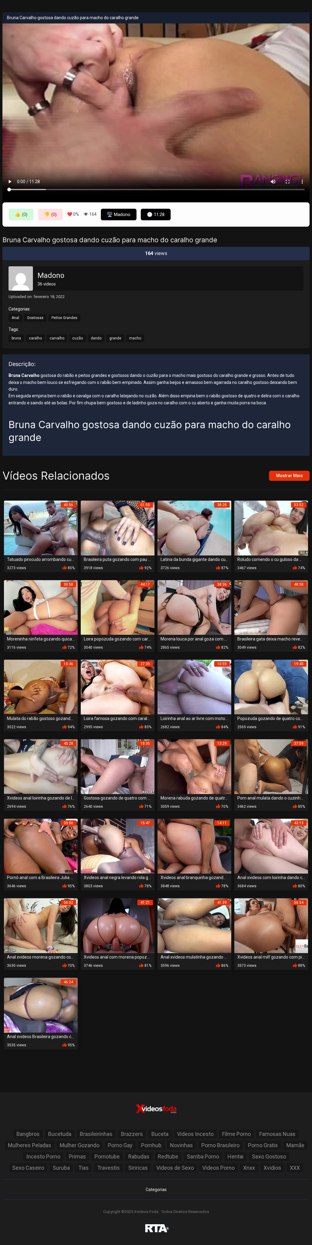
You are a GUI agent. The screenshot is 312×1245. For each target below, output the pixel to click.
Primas (77, 1156)
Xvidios (272, 1168)
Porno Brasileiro (220, 1145)
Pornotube (107, 1156)
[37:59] (271, 766)
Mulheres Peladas (29, 1145)
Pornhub (151, 1145)
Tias (83, 1168)
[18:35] (117, 766)
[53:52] (271, 527)
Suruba (61, 1168)
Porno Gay (120, 1145)
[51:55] (117, 527)
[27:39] (117, 687)
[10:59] (194, 687)
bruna (16, 338)
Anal (15, 318)
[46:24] (41, 1005)
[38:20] (194, 527)
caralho (35, 338)
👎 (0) (50, 214)
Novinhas (181, 1145)
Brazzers (132, 1134)
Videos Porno (218, 1168)
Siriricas (138, 1168)
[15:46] (41, 687)
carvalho (57, 338)
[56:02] (41, 925)
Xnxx (249, 1168)
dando (96, 338)
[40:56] (41, 527)
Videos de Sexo (175, 1168)
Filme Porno (236, 1134)
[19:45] (271, 687)
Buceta (159, 1134)
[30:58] (41, 607)
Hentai (235, 1156)
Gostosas (35, 318)
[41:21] (117, 925)
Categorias (156, 1189)
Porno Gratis (263, 1145)
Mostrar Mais (289, 475)
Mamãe (295, 1145)
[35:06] (41, 846)
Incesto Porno (43, 1156)
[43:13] (271, 846)
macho (135, 338)
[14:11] (194, 846)
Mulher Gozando (79, 1145)
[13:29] (194, 766)
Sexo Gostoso (269, 1156)
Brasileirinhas (96, 1134)
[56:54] (271, 925)
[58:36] (194, 607)
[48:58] (271, 607)
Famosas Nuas (277, 1134)
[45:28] (41, 766)
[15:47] (117, 846)
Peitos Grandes (64, 318)
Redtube (168, 1156)
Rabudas (138, 1156)
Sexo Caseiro (28, 1168)
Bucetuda (59, 1134)
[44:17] (117, 607)
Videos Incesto (195, 1134)
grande (115, 338)
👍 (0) (21, 214)
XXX (295, 1168)
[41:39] (194, 925)
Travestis (108, 1168)
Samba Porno (203, 1156)
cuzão (77, 338)
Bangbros (28, 1134)
